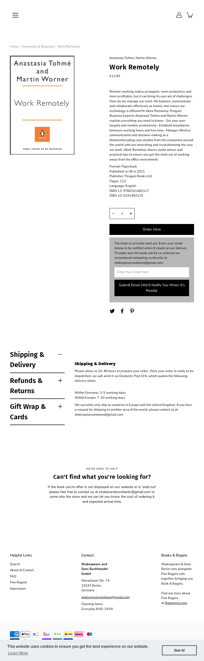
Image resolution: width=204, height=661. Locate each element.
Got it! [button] (179, 650)
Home (14, 46)
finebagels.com (176, 603)
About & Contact (22, 570)
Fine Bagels (18, 582)
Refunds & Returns (26, 386)
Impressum (18, 588)
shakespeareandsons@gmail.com (105, 597)
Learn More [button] (18, 653)
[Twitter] (112, 311)
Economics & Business (38, 46)
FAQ (13, 576)
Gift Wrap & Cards (28, 411)
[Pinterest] (132, 311)
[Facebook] (122, 311)
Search (15, 564)
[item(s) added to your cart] (190, 15)
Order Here (152, 229)
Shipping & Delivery (27, 359)
